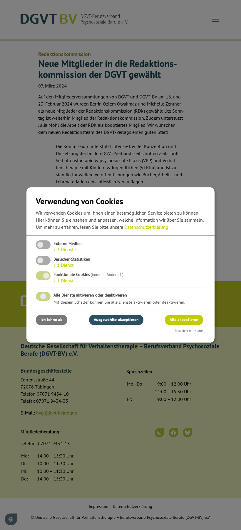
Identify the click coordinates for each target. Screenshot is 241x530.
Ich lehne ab (52, 319)
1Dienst (63, 265)
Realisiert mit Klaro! (189, 331)
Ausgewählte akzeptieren (116, 319)
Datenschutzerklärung (146, 227)
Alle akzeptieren (184, 319)
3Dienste (64, 250)
